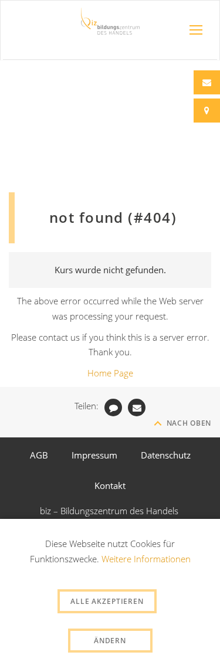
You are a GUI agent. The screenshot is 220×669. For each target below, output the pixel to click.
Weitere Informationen (146, 559)
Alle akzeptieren (106, 601)
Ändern (110, 641)
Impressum (94, 455)
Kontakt (110, 485)
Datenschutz (166, 455)
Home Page (110, 373)
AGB (39, 455)
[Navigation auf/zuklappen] (196, 30)
